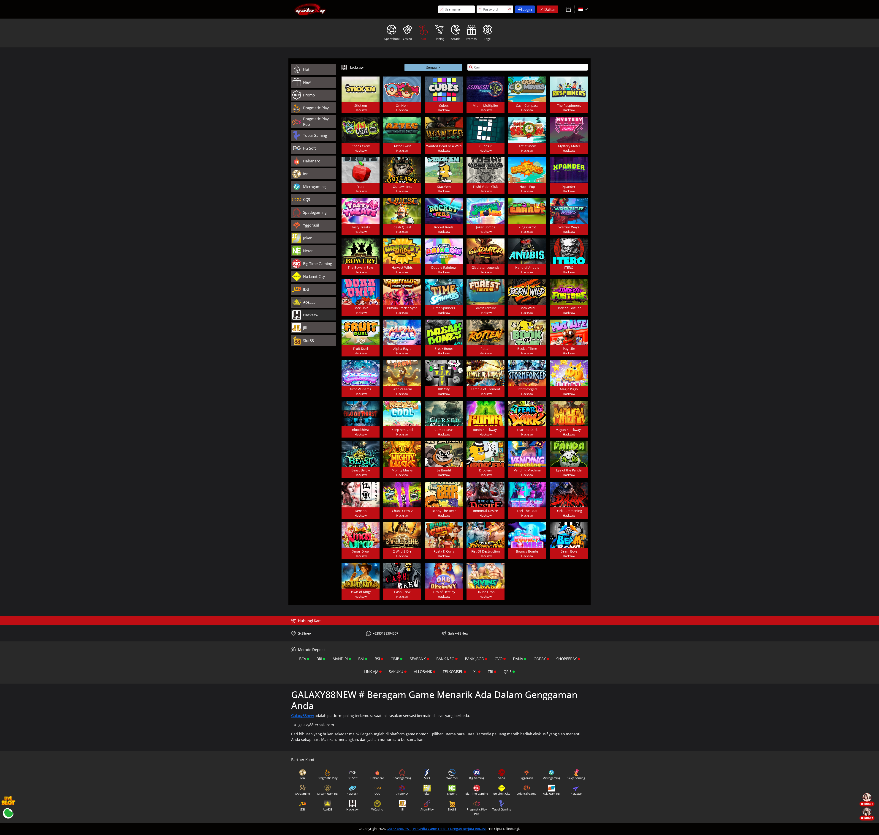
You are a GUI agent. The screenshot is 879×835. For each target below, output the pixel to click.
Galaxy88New (458, 633)
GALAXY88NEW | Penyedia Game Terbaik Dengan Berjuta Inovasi (436, 829)
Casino (407, 39)
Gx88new (305, 633)
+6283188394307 (385, 633)
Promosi (471, 39)
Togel (487, 39)
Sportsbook (391, 39)
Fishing (439, 39)
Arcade (455, 39)
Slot (423, 39)
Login (527, 9)
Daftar (549, 9)
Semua (432, 67)
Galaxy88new (302, 715)
